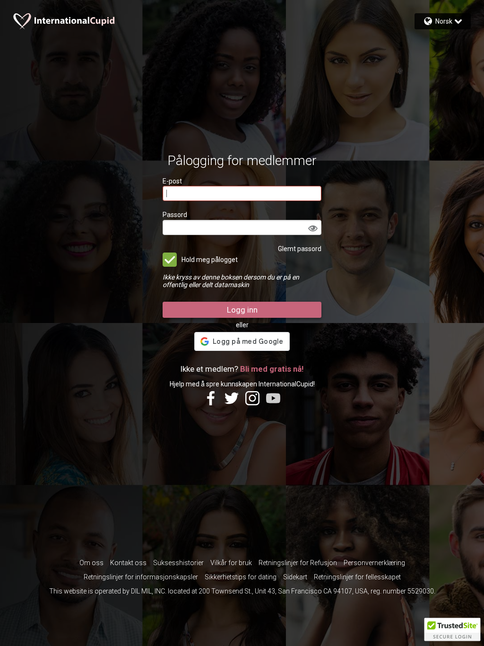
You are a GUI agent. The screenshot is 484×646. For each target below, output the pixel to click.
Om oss (91, 563)
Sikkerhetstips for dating (241, 577)
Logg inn (242, 309)
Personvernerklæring (374, 563)
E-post (172, 181)
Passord (175, 214)
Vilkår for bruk (231, 563)
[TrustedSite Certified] (452, 629)
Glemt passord (299, 249)
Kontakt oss (128, 563)
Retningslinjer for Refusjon (298, 563)
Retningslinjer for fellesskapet (357, 577)
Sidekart (295, 577)
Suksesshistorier (178, 563)
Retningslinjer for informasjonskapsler (141, 577)
